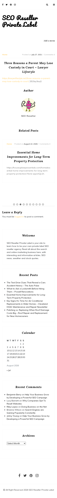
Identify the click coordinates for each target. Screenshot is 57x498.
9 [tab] (40, 204)
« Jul (9, 370)
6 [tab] (30, 204)
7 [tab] (33, 204)
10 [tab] (43, 204)
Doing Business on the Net (34, 406)
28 (18, 357)
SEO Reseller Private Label (19, 21)
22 (21, 354)
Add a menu (49, 40)
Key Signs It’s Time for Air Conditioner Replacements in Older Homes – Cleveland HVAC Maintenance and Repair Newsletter (27, 304)
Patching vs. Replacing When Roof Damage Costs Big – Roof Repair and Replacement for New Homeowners (28, 313)
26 (13, 357)
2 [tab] (17, 204)
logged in (19, 216)
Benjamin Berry (14, 394)
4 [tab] (24, 204)
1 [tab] (14, 204)
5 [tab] (27, 204)
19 (13, 354)
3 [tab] (20, 204)
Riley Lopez (12, 406)
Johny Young (13, 416)
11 (11, 350)
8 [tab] (36, 204)
